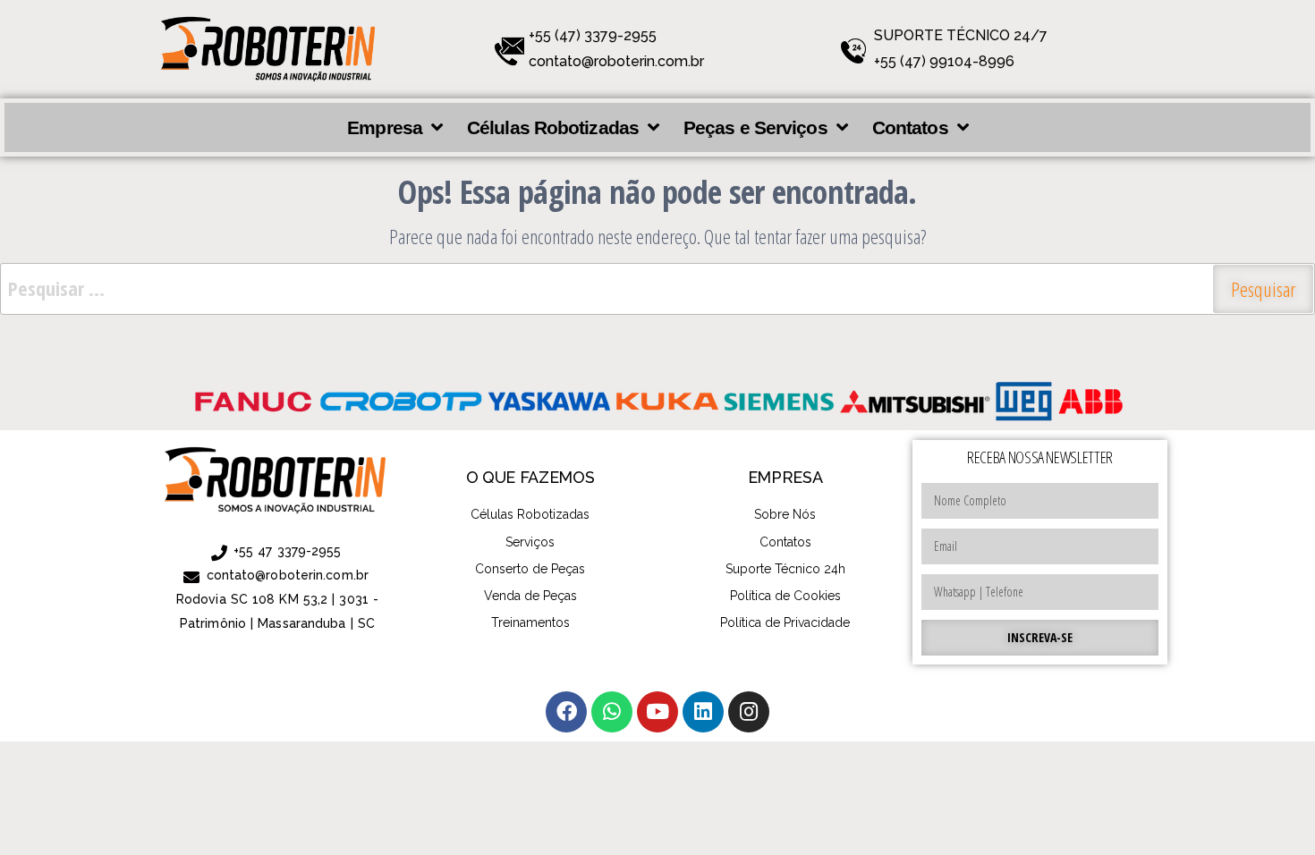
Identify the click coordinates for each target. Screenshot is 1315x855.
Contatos (910, 127)
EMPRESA (785, 477)
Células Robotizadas (553, 127)
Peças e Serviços (755, 127)
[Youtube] (657, 711)
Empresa (384, 127)
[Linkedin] (703, 711)
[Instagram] (748, 711)
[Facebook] (566, 711)
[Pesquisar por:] (657, 289)
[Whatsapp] (611, 711)
